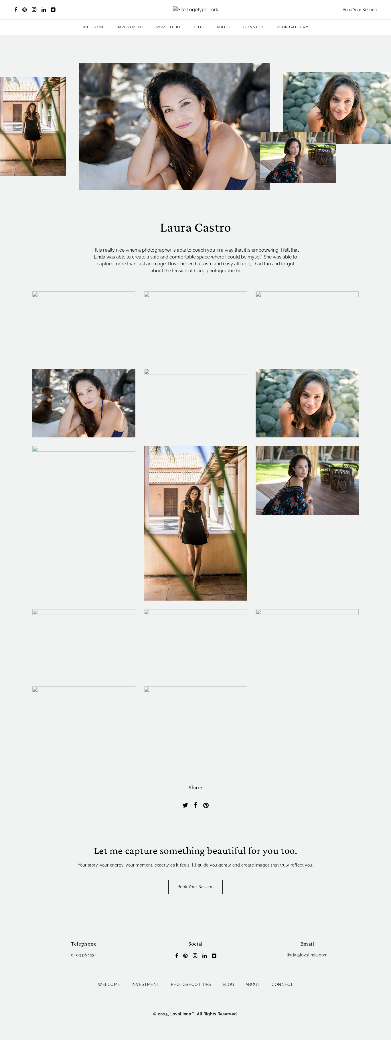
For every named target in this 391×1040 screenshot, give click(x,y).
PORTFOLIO (168, 27)
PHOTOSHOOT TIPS (191, 984)
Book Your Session (360, 9)
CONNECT (253, 27)
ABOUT (224, 27)
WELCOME (94, 27)
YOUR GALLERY (293, 27)
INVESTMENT (130, 27)
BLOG (198, 27)
